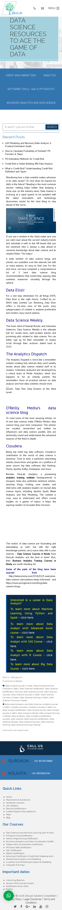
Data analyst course (36, 710)
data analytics (18, 716)
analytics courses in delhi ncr (42, 707)
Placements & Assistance (18, 800)
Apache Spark (41, 491)
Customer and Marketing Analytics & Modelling (28, 862)
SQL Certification (14, 850)
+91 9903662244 (41, 773)
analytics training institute (20, 477)
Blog (8, 817)
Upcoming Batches (15, 880)
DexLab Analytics (27, 474)
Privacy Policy (14, 899)
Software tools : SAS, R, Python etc (31, 89)
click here (27, 617)
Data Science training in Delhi (34, 697)
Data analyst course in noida (19, 686)
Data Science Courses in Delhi (25, 694)
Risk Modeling (30, 494)
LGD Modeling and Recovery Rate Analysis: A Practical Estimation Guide (28, 145)
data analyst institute (28, 713)
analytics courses (19, 707)
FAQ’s (8, 814)
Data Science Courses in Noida (33, 553)
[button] (8, 895)
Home (9, 797)
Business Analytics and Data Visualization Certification (32, 841)
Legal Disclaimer (33, 899)
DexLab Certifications (16, 808)
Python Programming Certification (22, 838)
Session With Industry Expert (20, 883)
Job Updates (12, 805)
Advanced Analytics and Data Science (31, 102)
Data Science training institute (25, 725)
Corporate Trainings (15, 865)
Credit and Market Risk (21, 75)
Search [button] (52, 127)
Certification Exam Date (17, 886)
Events (9, 889)
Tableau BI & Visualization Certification (24, 844)
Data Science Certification (32, 688)
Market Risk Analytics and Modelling (23, 859)
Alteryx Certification (15, 853)
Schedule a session (15, 803)
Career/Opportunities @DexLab (21, 811)
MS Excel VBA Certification (18, 847)
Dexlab (19, 681)
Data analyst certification (14, 710)
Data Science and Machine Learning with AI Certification (32, 833)
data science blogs (39, 258)
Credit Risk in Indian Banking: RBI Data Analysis (29, 163)
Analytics (50, 75)
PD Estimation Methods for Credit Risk (24, 158)
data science (17, 719)
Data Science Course (33, 692)
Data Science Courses (29, 722)
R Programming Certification (19, 835)
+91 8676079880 (43, 761)
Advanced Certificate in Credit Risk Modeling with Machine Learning (32, 856)
